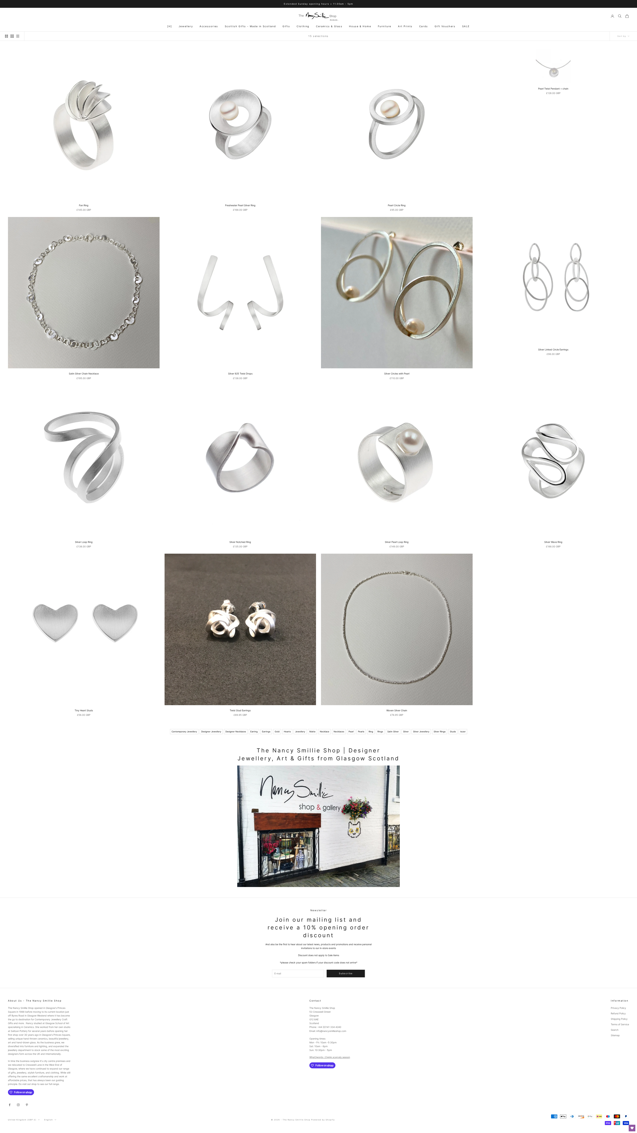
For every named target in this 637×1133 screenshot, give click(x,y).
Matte (312, 731)
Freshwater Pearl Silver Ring (240, 205)
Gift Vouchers (445, 26)
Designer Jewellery (211, 731)
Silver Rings (440, 731)
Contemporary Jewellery (184, 731)
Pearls (361, 731)
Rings (380, 731)
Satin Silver (393, 731)
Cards (423, 26)
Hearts (287, 731)
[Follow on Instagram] (18, 1104)
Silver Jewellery (421, 731)
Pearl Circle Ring (397, 205)
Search (614, 1029)
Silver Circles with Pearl (396, 373)
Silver (406, 731)
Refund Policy (618, 1013)
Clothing (303, 26)
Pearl (351, 731)
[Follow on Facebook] (9, 1104)
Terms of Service (620, 1024)
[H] (169, 26)
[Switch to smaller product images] (12, 36)
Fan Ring (83, 205)
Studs (453, 731)
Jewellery (186, 26)
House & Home (360, 26)
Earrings (266, 731)
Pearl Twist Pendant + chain (553, 88)
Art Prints (405, 26)
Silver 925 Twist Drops (240, 373)
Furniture (384, 26)
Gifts (286, 26)
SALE (466, 26)
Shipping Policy (619, 1018)
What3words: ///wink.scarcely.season (329, 1057)
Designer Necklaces (235, 731)
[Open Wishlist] (632, 1128)
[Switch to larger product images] (6, 36)
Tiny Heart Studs (84, 710)
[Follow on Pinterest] (27, 1104)
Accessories (209, 26)
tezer (463, 731)
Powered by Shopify (323, 1120)
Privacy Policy (618, 1008)
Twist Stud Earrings (240, 710)
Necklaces (339, 731)
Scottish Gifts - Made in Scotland (250, 26)
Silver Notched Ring (240, 542)
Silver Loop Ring (84, 542)
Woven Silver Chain (396, 710)
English (48, 1120)
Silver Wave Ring (553, 542)
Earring (254, 731)
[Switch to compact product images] (17, 36)
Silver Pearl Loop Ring (397, 542)
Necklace (324, 731)
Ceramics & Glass (329, 26)
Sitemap (615, 1035)
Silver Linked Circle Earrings (553, 349)
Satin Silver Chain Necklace (84, 373)
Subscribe (600, 1118)
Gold (277, 731)
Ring (371, 731)
